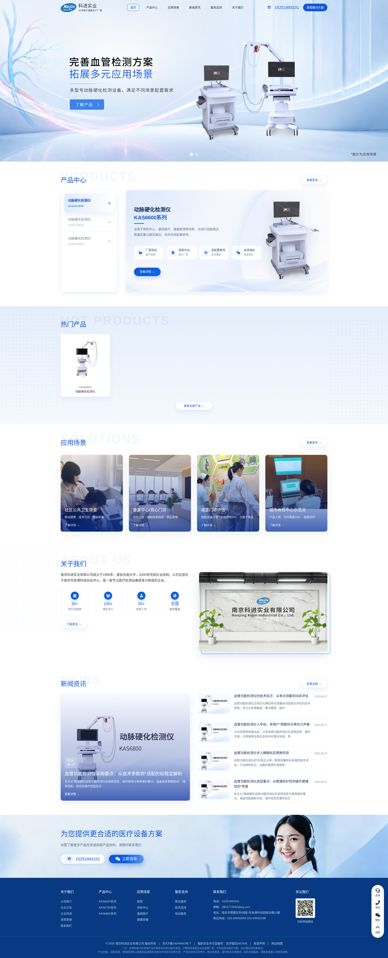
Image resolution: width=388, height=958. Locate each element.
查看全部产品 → (194, 405)
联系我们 (66, 925)
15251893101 (88, 859)
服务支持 (216, 7)
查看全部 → (314, 683)
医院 (140, 901)
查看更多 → (314, 180)
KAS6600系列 (107, 901)
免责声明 (259, 943)
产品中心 (152, 7)
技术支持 (180, 907)
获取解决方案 (315, 7)
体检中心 (142, 907)
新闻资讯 (194, 7)
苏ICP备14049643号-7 (176, 943)
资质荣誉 (66, 919)
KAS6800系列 (107, 913)
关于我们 (237, 7)
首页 (133, 7)
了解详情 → (72, 525)
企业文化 (66, 907)
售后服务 (180, 901)
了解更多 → (73, 624)
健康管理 (142, 919)
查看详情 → (147, 271)
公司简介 (66, 901)
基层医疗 (142, 913)
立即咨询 (129, 859)
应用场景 (173, 7)
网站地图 (277, 943)
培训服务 (180, 913)
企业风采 (66, 913)
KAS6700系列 (107, 907)
